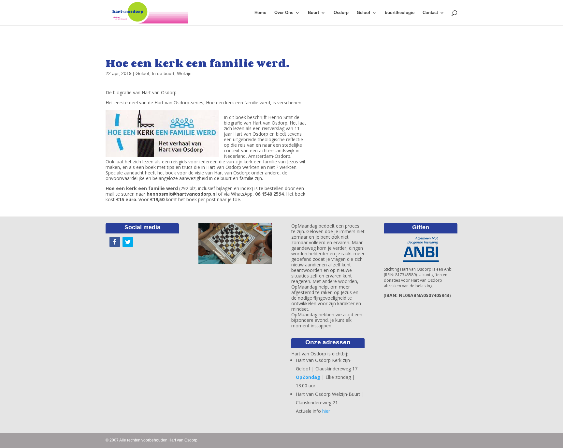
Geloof (363, 12)
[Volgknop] (114, 242)
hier (326, 411)
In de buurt (163, 73)
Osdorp (341, 12)
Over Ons (283, 12)
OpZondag (308, 377)
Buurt (313, 12)
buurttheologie (399, 12)
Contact (430, 12)
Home (260, 12)
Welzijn (184, 73)
